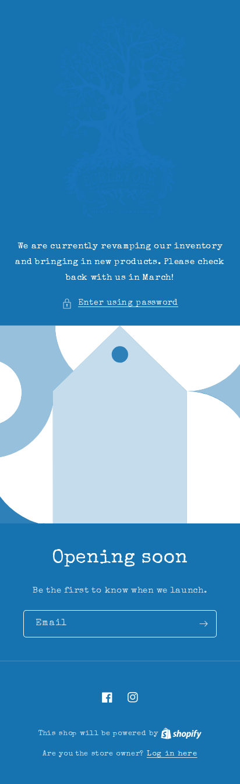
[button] (120, 303)
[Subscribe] (203, 623)
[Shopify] (181, 733)
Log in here (172, 754)
